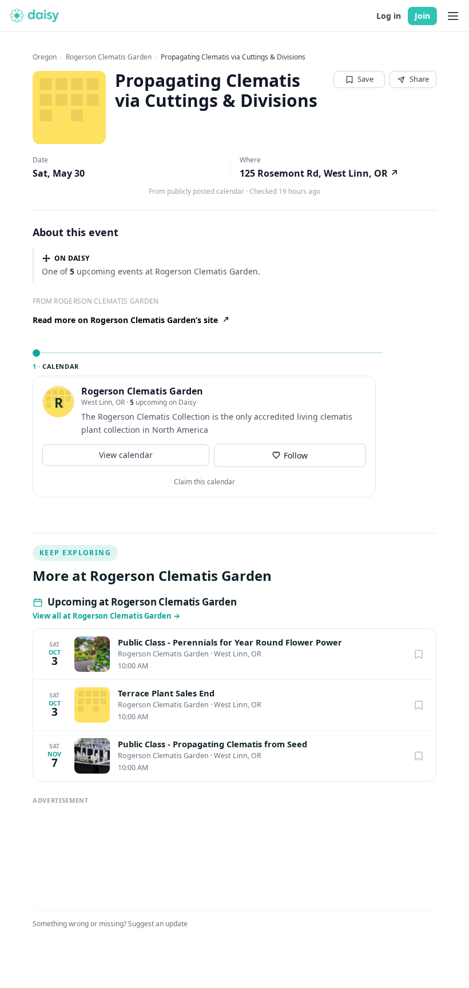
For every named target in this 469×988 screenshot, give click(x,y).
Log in (388, 15)
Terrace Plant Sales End (166, 693)
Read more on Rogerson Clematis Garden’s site (125, 319)
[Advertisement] (234, 851)
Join (422, 15)
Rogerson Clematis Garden (109, 57)
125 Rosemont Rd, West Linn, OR (319, 173)
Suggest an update (158, 924)
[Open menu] (453, 16)
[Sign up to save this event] (419, 654)
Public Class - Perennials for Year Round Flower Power (230, 642)
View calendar (126, 454)
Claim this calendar (204, 482)
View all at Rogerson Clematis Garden (106, 616)
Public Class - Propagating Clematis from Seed (212, 744)
